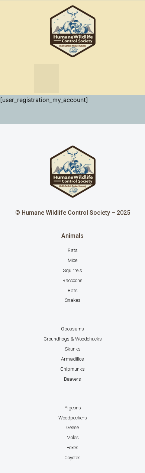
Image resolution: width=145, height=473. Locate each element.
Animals (72, 235)
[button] (46, 78)
